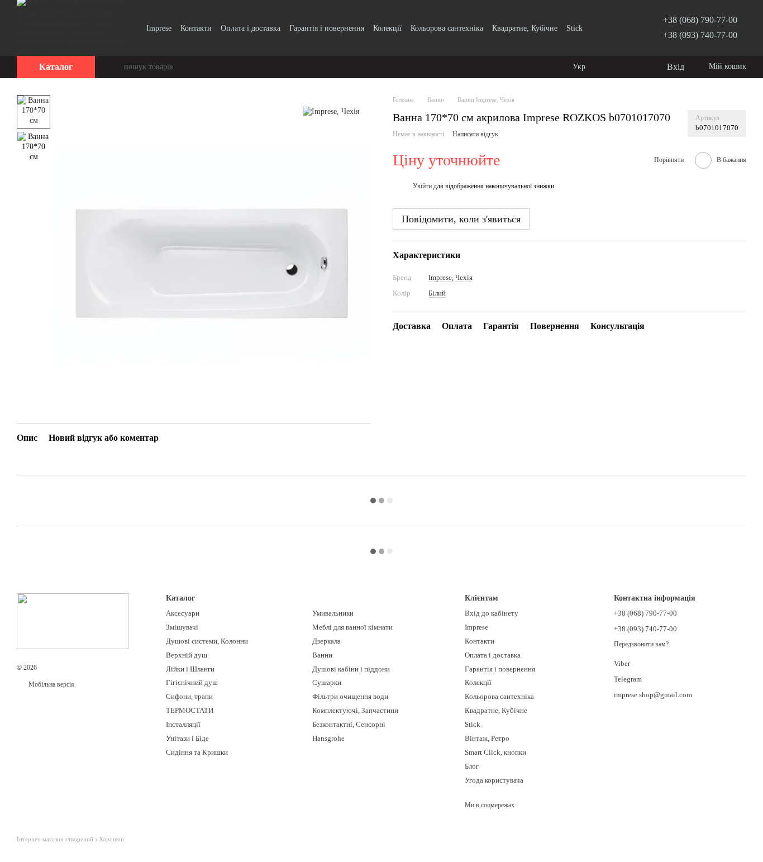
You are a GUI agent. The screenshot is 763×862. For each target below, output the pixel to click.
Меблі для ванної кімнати (352, 627)
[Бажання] (634, 67)
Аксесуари (182, 613)
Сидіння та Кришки (197, 752)
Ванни (322, 655)
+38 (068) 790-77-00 (700, 20)
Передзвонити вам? (641, 644)
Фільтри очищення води (350, 696)
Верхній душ (186, 655)
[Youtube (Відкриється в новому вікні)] (613, 27)
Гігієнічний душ (192, 682)
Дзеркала (326, 641)
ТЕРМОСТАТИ (189, 710)
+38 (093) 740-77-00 (700, 35)
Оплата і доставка (250, 28)
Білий (437, 293)
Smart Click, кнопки (495, 752)
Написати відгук (475, 135)
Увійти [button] (422, 187)
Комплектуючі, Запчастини (355, 710)
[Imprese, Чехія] (331, 111)
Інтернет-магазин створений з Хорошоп (70, 839)
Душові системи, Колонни (207, 641)
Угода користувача (494, 780)
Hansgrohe (328, 738)
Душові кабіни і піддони (351, 669)
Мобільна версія (50, 684)
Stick (574, 28)
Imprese (158, 28)
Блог (472, 766)
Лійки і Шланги (190, 669)
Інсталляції (183, 724)
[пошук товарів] (115, 67)
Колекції (387, 28)
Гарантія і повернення (326, 28)
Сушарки (326, 682)
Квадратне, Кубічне (524, 28)
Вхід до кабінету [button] (491, 613)
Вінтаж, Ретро (487, 738)
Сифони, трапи (189, 696)
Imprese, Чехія (450, 277)
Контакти (196, 28)
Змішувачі (182, 627)
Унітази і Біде (187, 738)
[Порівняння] (612, 67)
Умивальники (333, 613)
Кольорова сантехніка (447, 28)
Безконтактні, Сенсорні (348, 724)
